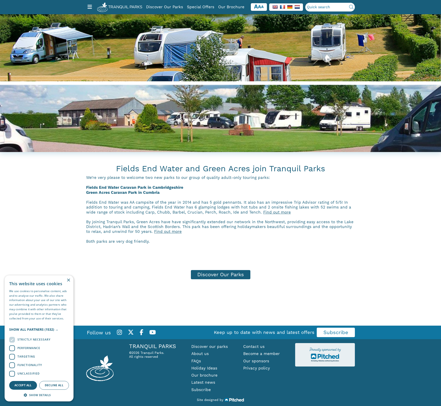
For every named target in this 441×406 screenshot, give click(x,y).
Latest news (203, 382)
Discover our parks (209, 346)
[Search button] (351, 7)
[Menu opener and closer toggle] (89, 7)
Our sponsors (256, 361)
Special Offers (200, 7)
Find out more (277, 212)
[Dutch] (297, 6)
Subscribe (335, 332)
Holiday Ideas (204, 368)
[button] (39, 329)
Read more (16, 323)
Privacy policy (256, 368)
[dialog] (39, 338)
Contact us (254, 346)
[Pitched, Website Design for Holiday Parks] (234, 399)
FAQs (196, 361)
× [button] (68, 280)
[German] (290, 6)
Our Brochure (231, 7)
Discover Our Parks (164, 7)
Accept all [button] (23, 385)
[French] (282, 6)
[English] (275, 6)
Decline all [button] (54, 385)
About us (200, 353)
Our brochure (204, 375)
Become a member (261, 353)
